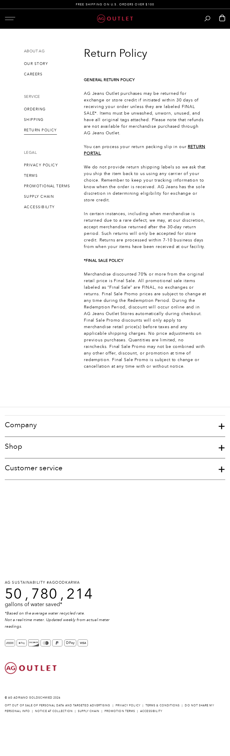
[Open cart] (222, 18)
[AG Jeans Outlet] (115, 18)
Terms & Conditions (163, 705)
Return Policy (40, 130)
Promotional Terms (47, 186)
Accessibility (39, 207)
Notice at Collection (54, 711)
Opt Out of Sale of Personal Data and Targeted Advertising (58, 705)
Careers (33, 74)
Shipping (34, 120)
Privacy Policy (41, 165)
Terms (31, 176)
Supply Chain (39, 196)
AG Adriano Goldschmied (30, 697)
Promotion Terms (120, 711)
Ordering (35, 109)
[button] (10, 18)
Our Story (36, 64)
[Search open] (207, 18)
